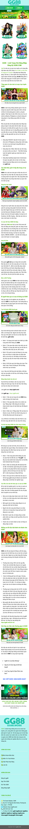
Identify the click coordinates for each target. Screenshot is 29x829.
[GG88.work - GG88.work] (14, 3)
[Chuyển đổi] (2, 661)
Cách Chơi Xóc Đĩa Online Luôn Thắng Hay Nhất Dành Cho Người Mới (14, 702)
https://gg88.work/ (14, 393)
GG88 (2, 729)
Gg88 (2, 68)
